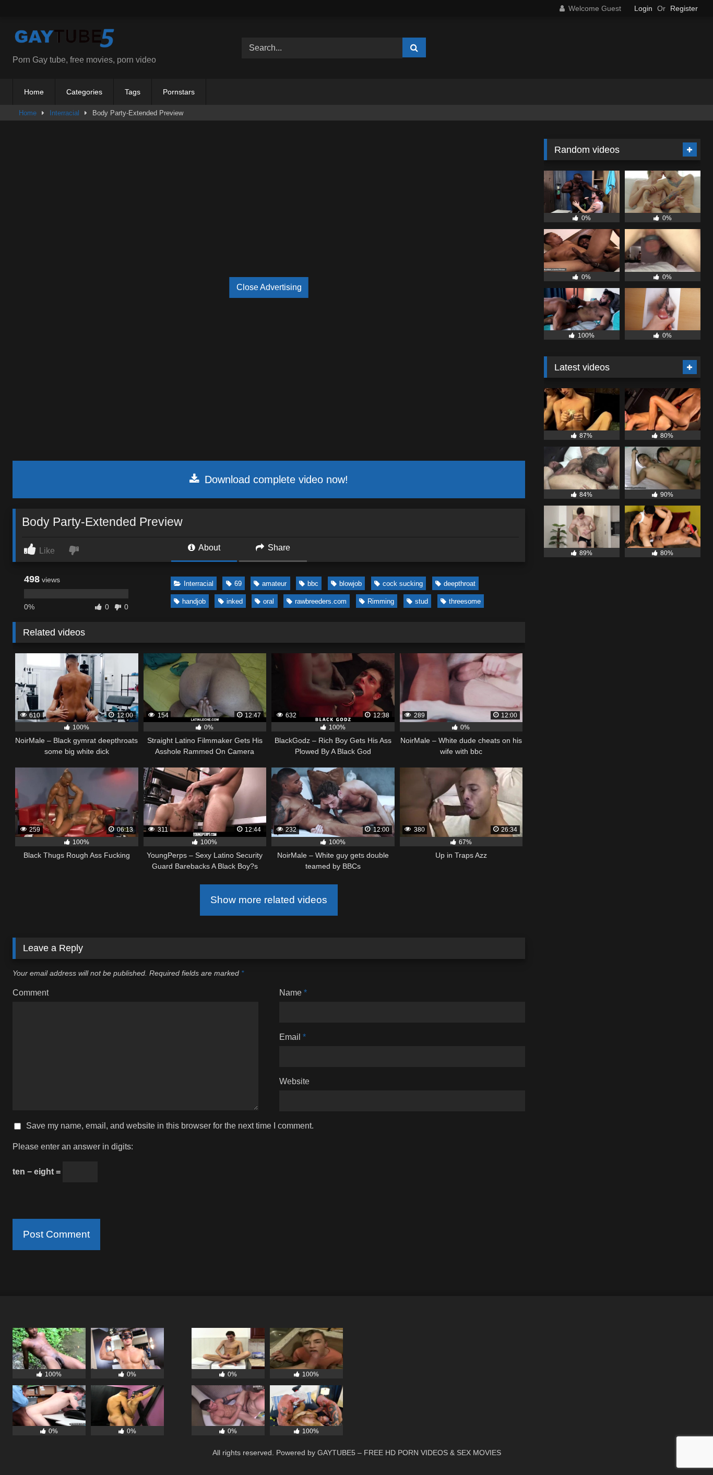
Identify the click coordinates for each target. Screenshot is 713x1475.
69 (238, 583)
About (208, 547)
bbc (312, 583)
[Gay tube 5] (65, 39)
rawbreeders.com (321, 601)
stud (421, 601)
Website (294, 1081)
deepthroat (460, 583)
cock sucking (403, 583)
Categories (84, 92)
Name (293, 992)
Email (292, 1037)
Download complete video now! (274, 479)
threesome (465, 601)
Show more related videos (268, 899)
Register (684, 8)
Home (34, 92)
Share (278, 547)
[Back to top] (680, 1444)
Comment (31, 992)
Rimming (380, 601)
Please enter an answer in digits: (73, 1146)
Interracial (64, 113)
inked (235, 601)
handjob (194, 601)
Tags (132, 92)
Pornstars (179, 92)
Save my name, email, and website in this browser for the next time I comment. (170, 1125)
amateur (274, 583)
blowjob (350, 583)
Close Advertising (269, 287)
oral (268, 601)
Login (643, 8)
